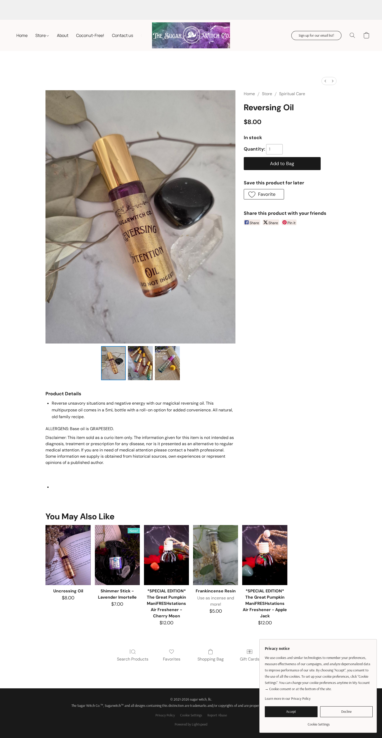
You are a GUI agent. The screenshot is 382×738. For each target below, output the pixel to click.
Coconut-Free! (90, 35)
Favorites (171, 659)
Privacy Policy (165, 715)
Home (22, 35)
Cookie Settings (191, 715)
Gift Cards (249, 659)
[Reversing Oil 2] (167, 363)
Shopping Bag (210, 659)
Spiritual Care (292, 93)
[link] (319, 722)
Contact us (122, 35)
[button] (191, 35)
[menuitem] (325, 81)
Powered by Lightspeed (191, 724)
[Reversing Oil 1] (140, 363)
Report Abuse (217, 715)
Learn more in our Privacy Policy (288, 698)
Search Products (132, 659)
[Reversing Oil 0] (113, 363)
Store (41, 35)
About (62, 35)
